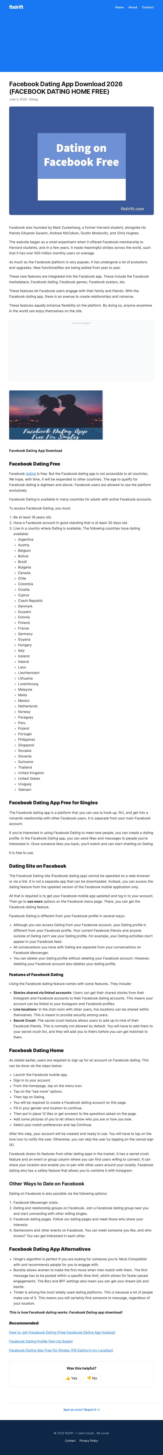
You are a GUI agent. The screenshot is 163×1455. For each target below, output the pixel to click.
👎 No (92, 1378)
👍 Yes (71, 1378)
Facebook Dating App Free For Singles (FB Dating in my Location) (61, 1350)
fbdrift (16, 7)
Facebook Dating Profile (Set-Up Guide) (41, 1341)
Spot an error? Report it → (81, 1409)
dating (31, 474)
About (132, 7)
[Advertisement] (81, 44)
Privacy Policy (89, 1440)
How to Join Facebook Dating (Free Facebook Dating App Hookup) (62, 1332)
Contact (148, 7)
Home (119, 7)
